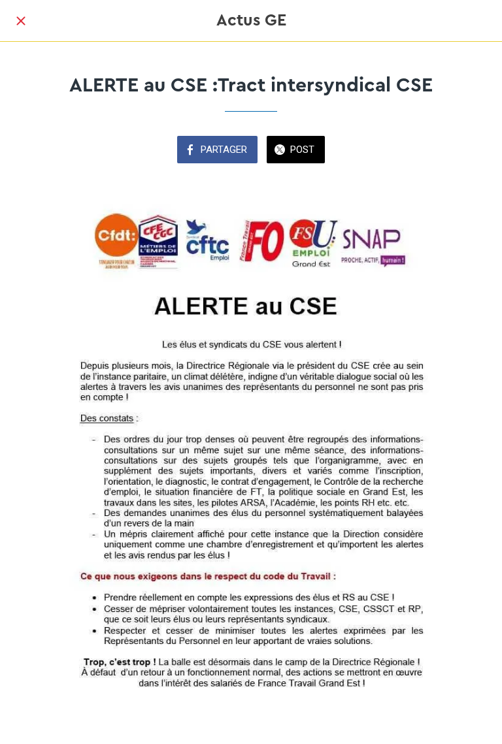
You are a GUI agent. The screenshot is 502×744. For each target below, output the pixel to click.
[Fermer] (21, 21)
